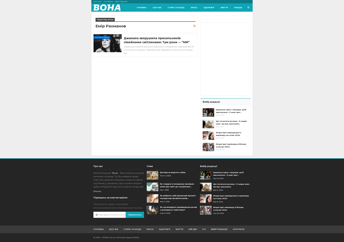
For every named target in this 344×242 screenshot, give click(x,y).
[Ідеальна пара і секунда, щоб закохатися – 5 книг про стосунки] (208, 112)
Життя (224, 7)
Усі (204, 229)
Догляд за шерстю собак (173, 172)
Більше (238, 7)
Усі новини (108, 2)
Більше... (97, 191)
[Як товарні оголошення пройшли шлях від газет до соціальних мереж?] (152, 187)
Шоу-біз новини (102, 37)
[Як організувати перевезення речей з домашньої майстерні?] (152, 210)
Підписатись (135, 214)
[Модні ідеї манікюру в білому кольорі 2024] (208, 147)
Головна (141, 7)
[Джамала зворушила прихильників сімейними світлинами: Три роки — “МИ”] (108, 43)
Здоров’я (209, 7)
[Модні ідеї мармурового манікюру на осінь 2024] (208, 135)
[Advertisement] (223, 41)
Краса (194, 7)
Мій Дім (193, 229)
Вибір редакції (121, 2)
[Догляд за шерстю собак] (152, 175)
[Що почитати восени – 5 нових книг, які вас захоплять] (208, 124)
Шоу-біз (157, 7)
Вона (115, 173)
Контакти (97, 2)
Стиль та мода (176, 7)
